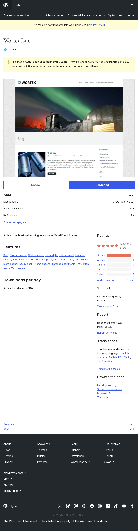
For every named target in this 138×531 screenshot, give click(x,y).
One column (81, 259)
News (70, 259)
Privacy (8, 462)
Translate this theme (108, 368)
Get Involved (112, 444)
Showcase (43, 444)
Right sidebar (10, 263)
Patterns (42, 462)
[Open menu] (132, 5)
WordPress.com (14, 473)
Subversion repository (109, 389)
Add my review (105, 280)
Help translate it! (96, 24)
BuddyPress (12, 490)
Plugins (41, 456)
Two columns (18, 268)
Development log (107, 385)
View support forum (108, 306)
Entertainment (66, 255)
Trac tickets (104, 397)
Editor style (51, 255)
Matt (8, 479)
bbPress (10, 485)
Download (102, 185)
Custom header (18, 255)
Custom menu (35, 255)
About (7, 444)
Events (108, 450)
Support (75, 450)
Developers (78, 456)
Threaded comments (63, 263)
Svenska (107, 361)
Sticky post (25, 263)
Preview (34, 185)
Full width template (41, 259)
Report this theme (107, 332)
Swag (109, 462)
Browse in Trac (105, 393)
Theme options (41, 263)
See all (131, 280)
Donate (110, 456)
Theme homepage (13, 222)
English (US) (116, 357)
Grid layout (59, 259)
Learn (74, 444)
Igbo (14, 506)
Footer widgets (21, 259)
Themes (7, 15)
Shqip (127, 357)
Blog (5, 255)
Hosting (8, 456)
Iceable (13, 49)
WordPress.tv (81, 462)
